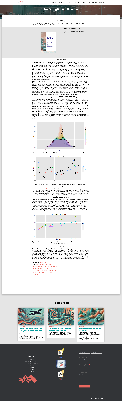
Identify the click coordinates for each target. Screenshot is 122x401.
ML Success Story (47, 268)
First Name (82, 350)
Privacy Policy (21, 397)
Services (84, 2)
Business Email (83, 357)
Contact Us (101, 2)
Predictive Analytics (53, 270)
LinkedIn (31, 367)
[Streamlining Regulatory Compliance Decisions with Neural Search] (61, 316)
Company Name (84, 365)
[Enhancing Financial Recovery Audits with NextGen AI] (91, 316)
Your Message (83, 372)
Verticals (69, 2)
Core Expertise (61, 2)
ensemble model (41, 189)
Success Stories (92, 2)
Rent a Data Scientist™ (47, 272)
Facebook (31, 371)
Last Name (94, 350)
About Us (54, 2)
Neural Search (77, 2)
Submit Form (84, 386)
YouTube (31, 369)
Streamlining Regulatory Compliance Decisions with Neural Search (60, 329)
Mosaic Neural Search (31, 363)
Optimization (36, 270)
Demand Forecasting (45, 264)
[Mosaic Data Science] (20, 2)
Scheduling (36, 274)
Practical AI (43, 270)
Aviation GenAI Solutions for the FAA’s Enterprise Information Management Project (30, 330)
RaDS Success (37, 272)
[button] (56, 2)
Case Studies (42, 262)
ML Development (37, 268)
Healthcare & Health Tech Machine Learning (45, 266)
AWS (37, 264)
